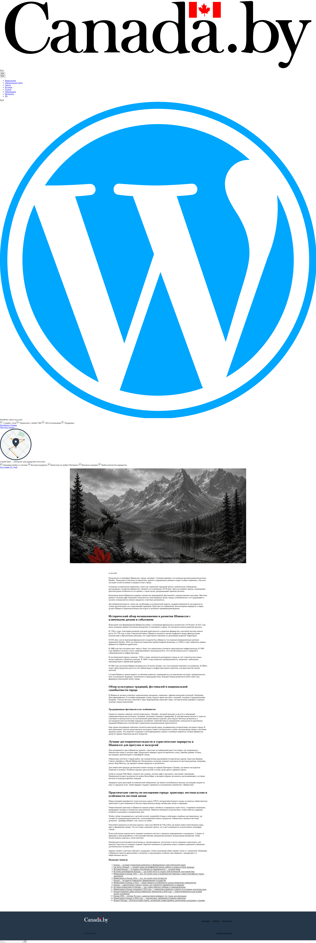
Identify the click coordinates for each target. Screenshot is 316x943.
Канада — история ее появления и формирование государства (140, 880)
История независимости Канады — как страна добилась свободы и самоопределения (149, 887)
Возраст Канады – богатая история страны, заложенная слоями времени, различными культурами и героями (159, 900)
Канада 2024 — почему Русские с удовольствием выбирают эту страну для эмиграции (150, 896)
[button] (2, 71)
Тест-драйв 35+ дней (8, 467)
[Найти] (25, 941)
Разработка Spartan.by (224, 933)
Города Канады (158, 548)
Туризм (8, 89)
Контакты (206, 921)
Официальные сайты (14, 83)
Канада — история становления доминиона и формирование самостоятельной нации (150, 865)
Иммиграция (10, 81)
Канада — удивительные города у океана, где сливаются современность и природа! (149, 885)
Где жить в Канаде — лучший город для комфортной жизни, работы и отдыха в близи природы (154, 867)
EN (6, 96)
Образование (10, 92)
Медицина (9, 94)
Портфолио (5, 425)
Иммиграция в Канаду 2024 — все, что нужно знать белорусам (140, 878)
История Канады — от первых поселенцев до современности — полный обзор (147, 869)
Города (8, 85)
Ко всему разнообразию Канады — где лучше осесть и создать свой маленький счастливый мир (154, 871)
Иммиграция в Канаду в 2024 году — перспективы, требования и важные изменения (150, 898)
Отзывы (13, 425)
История (8, 87)
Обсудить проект (7, 427)
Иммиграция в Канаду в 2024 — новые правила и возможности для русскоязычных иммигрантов (155, 883)
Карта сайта (227, 921)
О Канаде (216, 921)
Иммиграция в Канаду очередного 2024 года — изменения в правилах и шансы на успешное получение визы (160, 889)
